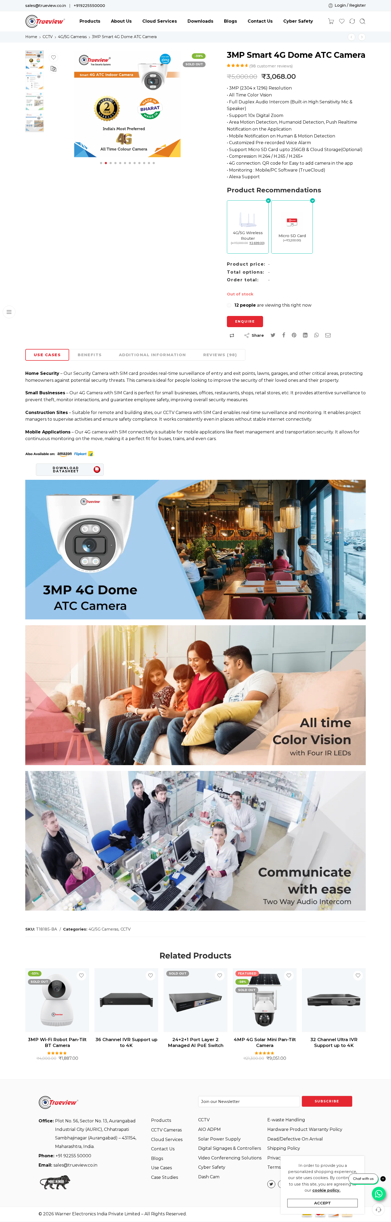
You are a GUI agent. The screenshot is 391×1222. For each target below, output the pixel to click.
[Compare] (53, 68)
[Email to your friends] (328, 335)
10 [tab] (144, 167)
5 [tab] (120, 167)
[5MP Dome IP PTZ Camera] (334, 1000)
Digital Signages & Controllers (229, 1148)
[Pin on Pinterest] (294, 335)
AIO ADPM (209, 1129)
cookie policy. (326, 1190)
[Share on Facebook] (283, 335)
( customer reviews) (271, 66)
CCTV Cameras (166, 1129)
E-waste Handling (286, 1119)
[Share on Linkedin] (305, 335)
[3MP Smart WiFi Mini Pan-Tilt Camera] (351, 37)
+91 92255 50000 (65, 1155)
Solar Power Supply (219, 1139)
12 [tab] (154, 167)
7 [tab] (130, 167)
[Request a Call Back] (378, 1209)
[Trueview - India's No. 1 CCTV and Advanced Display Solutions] (45, 21)
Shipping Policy (283, 1148)
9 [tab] (139, 167)
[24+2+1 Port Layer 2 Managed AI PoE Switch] (126, 1000)
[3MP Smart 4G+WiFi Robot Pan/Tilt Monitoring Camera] (362, 37)
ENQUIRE (245, 321)
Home (31, 36)
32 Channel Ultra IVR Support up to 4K (264, 1042)
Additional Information (152, 354)
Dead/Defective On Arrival (295, 1139)
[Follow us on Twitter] (271, 1184)
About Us (121, 21)
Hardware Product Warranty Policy (304, 1129)
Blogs (230, 21)
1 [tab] (101, 167)
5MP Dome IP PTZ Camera (334, 1039)
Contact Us (260, 21)
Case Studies (164, 1177)
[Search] (362, 21)
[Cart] (331, 21)
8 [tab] (135, 167)
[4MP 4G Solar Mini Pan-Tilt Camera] (195, 1000)
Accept (322, 1203)
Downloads (200, 21)
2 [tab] (106, 167)
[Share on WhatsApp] (316, 335)
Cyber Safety (298, 21)
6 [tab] (125, 167)
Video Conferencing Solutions (229, 1157)
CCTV (48, 36)
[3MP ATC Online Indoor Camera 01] (128, 104)
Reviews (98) (220, 354)
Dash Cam (208, 1176)
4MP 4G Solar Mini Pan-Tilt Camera (196, 1042)
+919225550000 (89, 5)
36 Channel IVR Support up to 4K (57, 1042)
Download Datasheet (66, 469)
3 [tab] (111, 167)
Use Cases (47, 354)
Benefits (90, 354)
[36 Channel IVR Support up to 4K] (57, 1000)
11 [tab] (149, 167)
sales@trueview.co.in (45, 5)
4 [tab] (115, 167)
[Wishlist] (53, 57)
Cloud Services (159, 21)
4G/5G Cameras (72, 36)
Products (90, 21)
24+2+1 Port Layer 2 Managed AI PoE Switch (126, 1042)
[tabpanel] (127, 105)
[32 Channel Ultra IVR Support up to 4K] (265, 1000)
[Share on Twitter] (273, 335)
